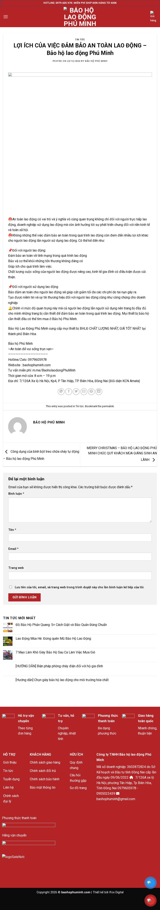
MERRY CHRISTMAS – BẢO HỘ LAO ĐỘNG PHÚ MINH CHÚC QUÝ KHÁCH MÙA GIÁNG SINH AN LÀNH (122, 454)
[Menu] (5, 16)
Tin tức (80, 39)
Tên (12, 530)
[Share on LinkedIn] (98, 391)
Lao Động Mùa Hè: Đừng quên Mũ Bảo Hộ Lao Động (53, 639)
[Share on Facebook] (68, 391)
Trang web (16, 568)
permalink (108, 406)
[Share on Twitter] (76, 391)
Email (13, 549)
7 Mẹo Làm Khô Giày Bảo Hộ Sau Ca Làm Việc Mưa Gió (55, 652)
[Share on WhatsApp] (61, 391)
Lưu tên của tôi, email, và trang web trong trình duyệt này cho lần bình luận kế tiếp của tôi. (79, 587)
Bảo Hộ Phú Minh (96, 61)
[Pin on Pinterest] (91, 391)
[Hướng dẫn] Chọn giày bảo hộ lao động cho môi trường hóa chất (62, 680)
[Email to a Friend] (83, 391)
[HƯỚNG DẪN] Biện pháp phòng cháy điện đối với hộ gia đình (59, 666)
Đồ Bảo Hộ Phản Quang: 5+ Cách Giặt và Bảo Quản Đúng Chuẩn (61, 625)
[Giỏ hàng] (153, 17)
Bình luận (16, 494)
